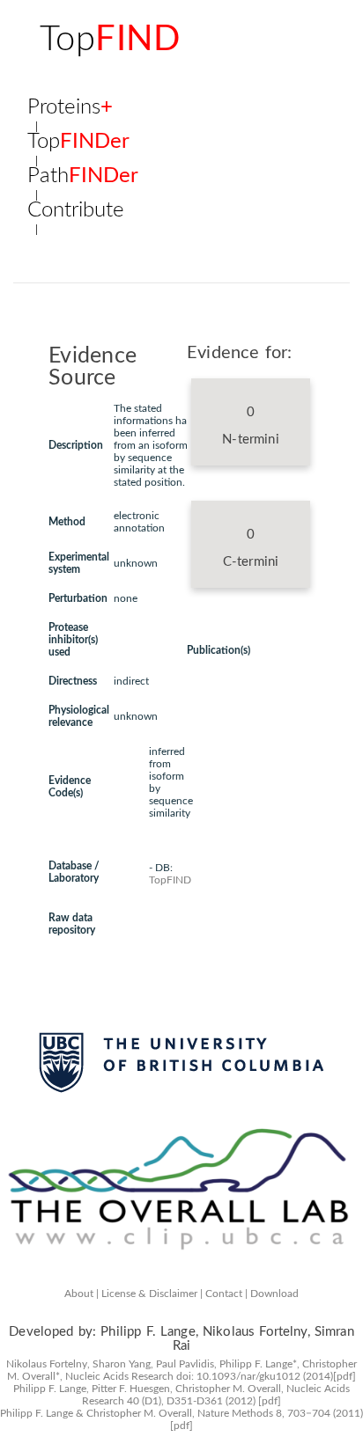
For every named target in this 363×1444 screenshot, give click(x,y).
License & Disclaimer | (152, 1293)
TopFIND (170, 880)
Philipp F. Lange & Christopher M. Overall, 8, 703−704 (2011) (181, 1413)
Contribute (75, 211)
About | (81, 1293)
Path (82, 177)
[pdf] (344, 1376)
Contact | (226, 1293)
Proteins (70, 108)
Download (274, 1293)
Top (110, 39)
